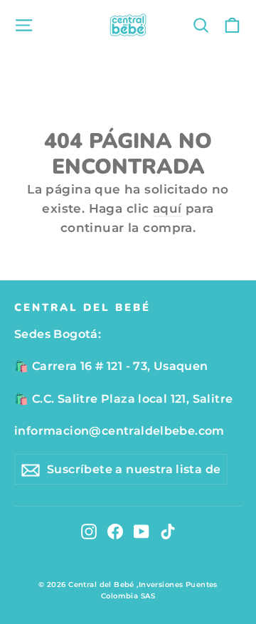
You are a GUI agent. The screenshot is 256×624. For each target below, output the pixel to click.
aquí (167, 208)
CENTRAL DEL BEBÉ (82, 307)
